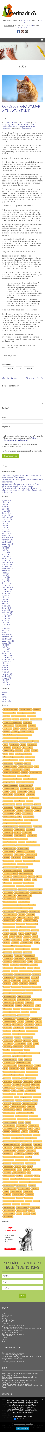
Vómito (19, 1213)
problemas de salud (9, 1112)
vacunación (7, 1194)
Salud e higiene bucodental (10, 1332)
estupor (6, 930)
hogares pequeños (20, 967)
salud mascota (31, 1150)
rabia (30, 1128)
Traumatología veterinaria (10, 1182)
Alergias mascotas (36, 719)
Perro (4, 699)
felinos (27, 933)
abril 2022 (5, 604)
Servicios (5, 1317)
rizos (27, 1137)
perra (5, 1068)
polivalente (27, 1100)
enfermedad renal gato (10, 914)
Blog (3, 1341)
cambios (27, 769)
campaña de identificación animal (12, 778)
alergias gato (24, 719)
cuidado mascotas (30, 854)
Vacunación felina (18, 1194)
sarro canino (7, 1156)
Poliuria (19, 1100)
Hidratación (38, 961)
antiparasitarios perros (25, 741)
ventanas (29, 1200)
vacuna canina (28, 1191)
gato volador (27, 952)
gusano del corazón (31, 958)
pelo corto (27, 1059)
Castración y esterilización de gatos (13, 1325)
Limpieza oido (19, 1002)
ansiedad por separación (24, 734)
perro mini (16, 1078)
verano (36, 1200)
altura (16, 728)
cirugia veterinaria (27, 813)
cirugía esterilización (9, 816)
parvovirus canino (29, 1046)
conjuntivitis (30, 829)
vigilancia (31, 1210)
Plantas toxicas (8, 1097)
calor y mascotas (17, 769)
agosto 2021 (6, 620)
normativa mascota (32, 1030)
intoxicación (7, 983)
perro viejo (7, 1084)
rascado (37, 1128)
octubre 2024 (7, 542)
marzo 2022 (6, 606)
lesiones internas (16, 993)
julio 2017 (5, 680)
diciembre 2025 (7, 517)
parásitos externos (17, 1049)
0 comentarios (26, 129)
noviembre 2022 (7, 589)
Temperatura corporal (9, 1169)
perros (23, 1078)
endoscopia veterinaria (10, 889)
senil (31, 1160)
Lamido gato (36, 986)
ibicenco (15, 971)
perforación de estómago (23, 1062)
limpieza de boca (36, 999)
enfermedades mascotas (24, 895)
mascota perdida (26, 1008)
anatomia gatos (33, 728)
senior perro (7, 1163)
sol (23, 1166)
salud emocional (18, 1147)
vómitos (26, 1213)
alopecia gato (7, 728)
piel (38, 1087)
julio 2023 (5, 573)
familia (5, 933)
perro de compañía (32, 1071)
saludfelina (38, 1147)
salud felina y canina (9, 1150)
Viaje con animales (9, 1210)
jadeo (15, 983)
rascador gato (15, 1131)
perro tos (37, 1081)
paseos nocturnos (8, 1052)
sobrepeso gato (31, 1163)
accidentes (37, 709)
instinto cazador (16, 980)
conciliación (38, 826)
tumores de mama (8, 1185)
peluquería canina (8, 1062)
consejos (20, 125)
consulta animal (31, 841)
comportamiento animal (24, 823)
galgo (26, 939)
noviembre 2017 (7, 674)
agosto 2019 (6, 662)
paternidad (7, 1056)
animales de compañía (26, 731)
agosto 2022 (6, 596)
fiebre (5, 936)
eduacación (18, 882)
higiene (6, 964)
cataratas (30, 801)
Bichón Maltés (7, 756)
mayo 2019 (6, 668)
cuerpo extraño (8, 854)
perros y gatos (28, 1081)
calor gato (6, 769)
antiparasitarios (23, 738)
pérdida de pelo (22, 1125)
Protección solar (23, 1119)
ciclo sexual (29, 810)
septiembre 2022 (8, 593)
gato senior (35, 949)
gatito (36, 942)
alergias (16, 719)
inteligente (35, 980)
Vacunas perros (19, 1200)
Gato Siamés (7, 952)
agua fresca (7, 719)
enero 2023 (6, 585)
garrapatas (15, 942)
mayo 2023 (6, 577)
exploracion (35, 930)
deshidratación (22, 867)
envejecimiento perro (9, 917)
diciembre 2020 (7, 635)
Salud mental (19, 1153)
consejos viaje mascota (10, 841)
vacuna (6, 1191)
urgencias (32, 1185)
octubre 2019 (7, 657)
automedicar (19, 750)
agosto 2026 (6, 501)
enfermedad (22, 889)
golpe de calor (7, 958)
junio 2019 (5, 666)
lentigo (38, 989)
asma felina (7, 747)
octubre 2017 (7, 676)
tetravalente (7, 1172)
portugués (6, 1103)
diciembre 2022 (7, 587)
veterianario (7, 1204)
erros (36, 917)
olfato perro (27, 1040)
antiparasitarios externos (10, 741)
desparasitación (29, 870)
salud (29, 1141)
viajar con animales (9, 1207)
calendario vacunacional (25, 766)
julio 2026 (5, 503)
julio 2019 (5, 664)
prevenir (19, 1109)
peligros (29, 1056)
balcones (35, 750)
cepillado (37, 804)
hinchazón (34, 964)
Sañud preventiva (18, 1156)
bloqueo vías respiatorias (10, 760)
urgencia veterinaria (24, 1188)
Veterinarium (11, 123)
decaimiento (27, 860)
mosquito (38, 1021)
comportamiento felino (25, 826)
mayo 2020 (6, 649)
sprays (29, 1166)
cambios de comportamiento (11, 772)
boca (22, 760)
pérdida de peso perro (10, 1128)
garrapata (6, 942)
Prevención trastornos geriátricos (12, 1327)
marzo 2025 (6, 532)
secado (28, 1156)
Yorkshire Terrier (8, 1216)
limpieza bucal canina (9, 999)
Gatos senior (17, 952)
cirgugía (37, 810)
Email (4, 417)
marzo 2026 (6, 511)
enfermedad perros (22, 911)
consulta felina (20, 845)
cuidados (13, 127)
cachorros (27, 763)
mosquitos (6, 1024)
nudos (14, 1034)
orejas (34, 1040)
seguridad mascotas (21, 1160)
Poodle (35, 1100)
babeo (27, 750)
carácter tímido (8, 801)
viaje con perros (21, 1210)
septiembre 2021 (8, 618)
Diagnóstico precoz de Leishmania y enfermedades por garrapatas (22, 1329)
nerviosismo (7, 1030)
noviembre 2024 (7, 540)
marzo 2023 (6, 581)
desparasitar (7, 876)
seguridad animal (8, 1160)
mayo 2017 (6, 684)
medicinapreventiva (23, 1018)
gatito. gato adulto (9, 945)
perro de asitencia (8, 1071)
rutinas (17, 1141)
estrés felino (31, 926)
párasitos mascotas (9, 1125)
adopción (6, 715)
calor (36, 766)
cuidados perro (16, 857)
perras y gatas (14, 1068)
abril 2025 (5, 530)
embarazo (20, 886)
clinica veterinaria (29, 816)
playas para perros (26, 1097)
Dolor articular (7, 882)
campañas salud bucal (27, 788)
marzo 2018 (6, 672)
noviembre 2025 (7, 519)
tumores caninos (36, 1182)
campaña (24, 772)
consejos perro (32, 835)
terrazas (27, 1169)
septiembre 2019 (8, 660)
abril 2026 (5, 509)
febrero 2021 (6, 631)
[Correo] (26, 31)
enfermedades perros (23, 898)
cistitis (19, 816)
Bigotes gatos (30, 756)
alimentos (32, 725)
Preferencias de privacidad (23, 1424)
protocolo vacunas (35, 1119)
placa (27, 1093)
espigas (19, 920)
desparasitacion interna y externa (12, 870)
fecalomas (13, 933)
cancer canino (22, 791)
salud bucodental (26, 1144)
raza (5, 1134)
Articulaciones (14, 744)
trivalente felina (24, 1182)
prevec (6, 1106)
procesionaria (33, 1115)
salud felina (29, 1147)
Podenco (37, 1097)
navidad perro (7, 1027)
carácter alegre (34, 797)
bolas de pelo (30, 760)
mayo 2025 (6, 527)
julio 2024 (5, 548)
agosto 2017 (6, 678)
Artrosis (23, 744)
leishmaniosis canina (18, 989)
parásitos (6, 1049)
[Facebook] (18, 31)
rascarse (25, 1131)
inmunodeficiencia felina (23, 977)
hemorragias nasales (19, 961)
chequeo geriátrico (9, 810)
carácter (25, 797)
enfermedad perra (27, 908)
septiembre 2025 (8, 521)
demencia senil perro (9, 863)
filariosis (19, 936)
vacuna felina (29, 1194)
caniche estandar (19, 794)
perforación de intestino (26, 1065)
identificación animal (25, 971)
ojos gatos (17, 1040)
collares (20, 819)
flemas (34, 936)
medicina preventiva (9, 1018)
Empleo (4, 1339)
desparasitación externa (10, 873)
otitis (30, 1043)
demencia (36, 860)
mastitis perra (15, 1012)
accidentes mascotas (9, 712)
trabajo (6, 1178)
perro (22, 1068)
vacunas (19, 1197)
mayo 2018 (6, 670)
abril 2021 (5, 626)
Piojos (13, 1090)
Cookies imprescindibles (23, 1416)
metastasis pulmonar (9, 1021)
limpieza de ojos (8, 1002)
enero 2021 (6, 633)
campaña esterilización (30, 778)
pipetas (20, 1093)
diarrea (39, 876)
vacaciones (35, 1188)
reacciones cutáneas (15, 1134)
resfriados (6, 1137)
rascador (6, 1131)
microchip (20, 1021)
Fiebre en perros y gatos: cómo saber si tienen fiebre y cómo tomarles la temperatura (21, 477)
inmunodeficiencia (8, 977)
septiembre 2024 (8, 544)
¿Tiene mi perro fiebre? (34, 378)
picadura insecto (29, 1087)
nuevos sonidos (8, 1037)
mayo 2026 (6, 507)
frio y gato (6, 939)
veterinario (16, 1204)
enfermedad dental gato (35, 889)
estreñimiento (21, 926)
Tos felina (19, 1175)
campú (6, 791)
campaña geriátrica (9, 125)
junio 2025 (5, 525)
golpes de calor (19, 958)
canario (13, 791)
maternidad (25, 1012)
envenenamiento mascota (24, 917)
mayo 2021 (6, 624)
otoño (36, 1043)
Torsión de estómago (19, 1172)
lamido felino (26, 986)
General (5, 697)
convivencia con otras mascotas (25, 851)
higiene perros (24, 964)
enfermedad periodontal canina (27, 904)
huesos (37, 967)
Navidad (38, 1024)
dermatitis (29, 863)
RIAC (14, 1137)
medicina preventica (23, 1015)
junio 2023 (5, 575)
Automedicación (8, 750)
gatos (20, 127)
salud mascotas (8, 1153)
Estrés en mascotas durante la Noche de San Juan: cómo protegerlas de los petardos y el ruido (20, 485)
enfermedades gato (36, 892)
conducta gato (8, 829)
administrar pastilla (29, 712)
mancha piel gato (28, 1005)
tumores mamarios (21, 1185)
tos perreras (29, 1175)
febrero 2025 (6, 534)
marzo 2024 (6, 556)
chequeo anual (36, 807)
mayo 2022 (6, 602)
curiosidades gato (8, 860)
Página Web (6, 427)
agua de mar (31, 715)
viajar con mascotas (22, 1207)
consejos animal (27, 832)
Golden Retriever (29, 955)
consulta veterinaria (23, 848)
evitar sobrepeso (24, 930)
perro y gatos (35, 1084)
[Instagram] (22, 31)
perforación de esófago (10, 1065)
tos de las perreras (9, 1175)
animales (15, 731)
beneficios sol (27, 753)
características (7, 797)
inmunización (36, 974)
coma (35, 819)
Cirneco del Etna (8, 813)
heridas (30, 961)
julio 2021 (5, 622)
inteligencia (26, 980)
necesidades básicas (31, 1027)
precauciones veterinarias (29, 1103)
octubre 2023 (7, 567)
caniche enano (8, 794)
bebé (11, 753)
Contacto (5, 1337)
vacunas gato (28, 1197)
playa (17, 1097)
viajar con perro (35, 1207)
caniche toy (31, 794)
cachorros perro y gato (10, 766)
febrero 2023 (6, 583)
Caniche (31, 791)
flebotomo (26, 936)
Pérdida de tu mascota (10, 378)
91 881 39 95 (25, 20)
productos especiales (9, 1119)
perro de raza (19, 1074)
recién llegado (27, 1134)
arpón (5, 744)
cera (28, 807)
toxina (36, 1175)
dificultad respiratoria (17, 879)
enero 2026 (6, 515)
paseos (27, 1049)
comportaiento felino (9, 823)
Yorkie (33, 1213)
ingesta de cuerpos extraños (22, 974)
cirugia (18, 813)
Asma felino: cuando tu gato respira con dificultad (19, 488)
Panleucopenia (18, 1046)
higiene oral (14, 964)
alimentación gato (8, 725)
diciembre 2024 (7, 538)
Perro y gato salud (9, 1087)
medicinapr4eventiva (9, 1015)
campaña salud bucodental (11, 788)
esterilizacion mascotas (30, 920)
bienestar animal (19, 756)
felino (21, 933)
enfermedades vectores (10, 901)
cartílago (17, 797)
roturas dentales (8, 1141)
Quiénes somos (7, 1315)
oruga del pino (8, 1043)
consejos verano (8, 838)
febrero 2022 (6, 608)
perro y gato (6, 701)
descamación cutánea (9, 867)
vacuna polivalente (9, 1197)
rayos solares (34, 1131)
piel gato (6, 1090)
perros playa (7, 1081)
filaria (12, 936)
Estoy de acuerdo (22, 1428)
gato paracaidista (8, 949)
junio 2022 (5, 600)
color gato (27, 819)
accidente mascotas (25, 709)
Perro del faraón (8, 1074)
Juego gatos (23, 983)
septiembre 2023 (8, 569)
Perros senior (17, 1081)
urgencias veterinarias (9, 1188)
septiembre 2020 (8, 641)
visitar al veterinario (9, 1213)
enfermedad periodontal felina (11, 908)
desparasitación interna (26, 873)
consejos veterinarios (21, 838)
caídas (19, 804)
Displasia (28, 879)
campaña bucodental (9, 775)
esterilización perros (9, 926)
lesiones (6, 993)
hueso (30, 967)
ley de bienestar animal (24, 996)
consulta (27, 125)
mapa (38, 1005)
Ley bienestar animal (9, 996)
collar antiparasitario (9, 819)
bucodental (19, 763)
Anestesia (6, 731)
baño (5, 753)
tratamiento (36, 1178)
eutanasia (14, 930)
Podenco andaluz (8, 1100)
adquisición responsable (19, 715)
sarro (36, 1153)
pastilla (18, 1052)
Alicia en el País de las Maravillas (12, 722)
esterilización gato (31, 923)
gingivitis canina (8, 955)
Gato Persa (19, 949)
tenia (20, 1169)
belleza (18, 753)
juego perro (33, 983)
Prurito (21, 1122)
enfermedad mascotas (10, 904)
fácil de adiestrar (17, 939)
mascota (16, 1008)
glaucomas (18, 955)
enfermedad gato (24, 901)
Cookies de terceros (24, 1419)
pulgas (28, 1122)
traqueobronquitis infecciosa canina (20, 1178)
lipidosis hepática (8, 1005)
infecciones (37, 971)
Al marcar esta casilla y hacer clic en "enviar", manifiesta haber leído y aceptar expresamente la (23, 438)
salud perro (29, 1153)
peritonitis (37, 1065)
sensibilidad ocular (18, 1163)
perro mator (7, 1078)
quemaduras (22, 1128)
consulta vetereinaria (9, 848)
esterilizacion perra (9, 923)
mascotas (36, 1008)
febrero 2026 (6, 513)
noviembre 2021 (7, 614)
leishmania (7, 989)
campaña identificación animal (25, 782)
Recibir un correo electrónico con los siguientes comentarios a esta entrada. (19, 445)
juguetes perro (16, 986)
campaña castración (24, 775)
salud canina (38, 1144)
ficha (34, 933)
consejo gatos (7, 832)
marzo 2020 (6, 651)
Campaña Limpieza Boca (10, 785)
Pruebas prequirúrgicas (10, 1122)
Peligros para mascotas (10, 1059)
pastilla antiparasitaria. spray (31, 1052)
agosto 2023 (6, 571)
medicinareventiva (35, 1018)
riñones (34, 1137)
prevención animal (8, 1109)
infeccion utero (8, 974)
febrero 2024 (6, 558)
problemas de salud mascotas (25, 1112)
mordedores (30, 1021)
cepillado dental (8, 807)
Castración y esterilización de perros (13, 1334)
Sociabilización (8, 1166)
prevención (26, 127)
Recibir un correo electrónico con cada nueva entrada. (23, 451)
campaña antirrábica (35, 772)
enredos (21, 914)
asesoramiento (32, 744)
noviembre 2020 (7, 637)
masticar (6, 1012)
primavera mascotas (30, 1109)
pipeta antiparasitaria (9, 1093)
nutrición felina (8, 1040)
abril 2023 (5, 579)
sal (23, 1141)
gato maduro (26, 945)
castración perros (19, 801)
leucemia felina (28, 993)
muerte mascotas (17, 1024)
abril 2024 (5, 554)
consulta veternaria (9, 851)
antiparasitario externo (10, 738)
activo (19, 712)
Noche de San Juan (19, 1030)
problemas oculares (22, 1115)
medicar (33, 1012)
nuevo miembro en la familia (27, 1034)
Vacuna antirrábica (16, 1191)
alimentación (28, 722)
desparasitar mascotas (19, 876)
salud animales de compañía (11, 1144)
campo (38, 788)
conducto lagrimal (19, 829)
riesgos (21, 1137)
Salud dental (7, 1147)
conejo (4, 693)
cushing (19, 860)
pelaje (14, 1056)
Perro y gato (16, 1084)
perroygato (25, 1084)
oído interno (7, 1046)
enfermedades (8, 892)
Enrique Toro (30, 914)
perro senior (32, 1078)
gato (26, 123)
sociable (17, 1166)
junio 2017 (5, 682)
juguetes (6, 986)
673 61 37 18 (22, 28)
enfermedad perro (8, 911)
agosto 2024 (6, 546)
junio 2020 (5, 647)
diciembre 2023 (7, 563)
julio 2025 (5, 523)
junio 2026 (5, 505)
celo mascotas (28, 804)
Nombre (5, 408)
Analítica (23, 728)
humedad (6, 971)
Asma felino (17, 747)
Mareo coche (7, 1008)
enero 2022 (6, 610)
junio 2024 (5, 550)
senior (37, 1160)
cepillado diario (19, 807)
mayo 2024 (6, 552)
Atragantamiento (27, 747)
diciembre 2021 (7, 612)
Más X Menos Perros (8, 1320)
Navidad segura (19, 1027)
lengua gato (30, 989)
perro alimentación (32, 1068)
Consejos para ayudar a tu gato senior (21, 108)
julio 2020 (5, 645)
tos (29, 1172)
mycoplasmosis (29, 1024)
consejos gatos (8, 835)
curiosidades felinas (29, 857)
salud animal (37, 1141)
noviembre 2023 (7, 565)
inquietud (35, 977)
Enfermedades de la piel (21, 892)
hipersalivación (8, 967)
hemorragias (7, 961)
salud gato (21, 1150)
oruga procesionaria (20, 1043)
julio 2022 (5, 598)
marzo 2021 (6, 629)
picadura (19, 1087)
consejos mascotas (20, 835)
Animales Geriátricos (9, 734)
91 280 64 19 (28, 26)
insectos (6, 980)
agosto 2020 (6, 643)
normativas (7, 1034)
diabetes (31, 876)
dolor (35, 879)
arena (36, 741)
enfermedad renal (34, 911)
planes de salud (36, 1093)
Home (4, 1313)
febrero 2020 (6, 653)
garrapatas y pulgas (27, 942)
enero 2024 (6, 560)
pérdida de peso (33, 1125)
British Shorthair (8, 763)
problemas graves (8, 1115)
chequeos (19, 810)
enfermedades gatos (9, 895)
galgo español (34, 939)
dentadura (21, 863)
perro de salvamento (31, 1074)
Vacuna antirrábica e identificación (12, 1330)
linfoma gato (30, 1002)
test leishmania (36, 1169)
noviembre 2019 (7, 655)
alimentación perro (21, 725)
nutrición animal (28, 1037)
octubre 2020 (7, 639)
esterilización (20, 923)
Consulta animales (9, 845)
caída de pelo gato (9, 804)
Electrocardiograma (9, 886)
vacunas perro (7, 1200)
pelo (21, 1059)
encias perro (29, 886)
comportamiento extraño (10, 826)
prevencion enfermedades (17, 1106)
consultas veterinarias (33, 845)
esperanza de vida (9, 920)
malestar (18, 1005)
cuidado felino (19, 854)
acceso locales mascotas (10, 709)
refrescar (37, 1134)
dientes (6, 879)
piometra (21, 1090)
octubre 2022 (7, 591)
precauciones (16, 1103)
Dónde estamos (7, 1336)
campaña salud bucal (26, 785)
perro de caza (20, 1071)
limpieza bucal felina (24, 999)
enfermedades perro (9, 898)
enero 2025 (6, 536)
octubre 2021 (7, 616)
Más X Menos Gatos (8, 1322)
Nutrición (18, 1037)
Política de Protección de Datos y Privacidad (21, 439)
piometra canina (31, 1090)
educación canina (28, 882)
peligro (21, 1056)
